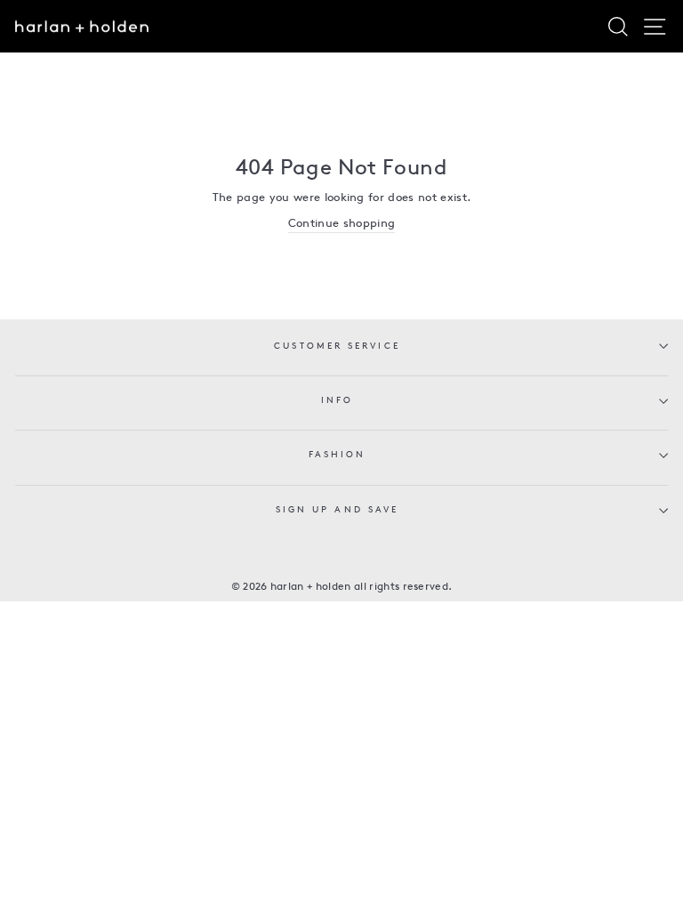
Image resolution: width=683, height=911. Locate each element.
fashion (337, 455)
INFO (337, 401)
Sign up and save (337, 510)
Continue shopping (341, 224)
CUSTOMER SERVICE (336, 346)
